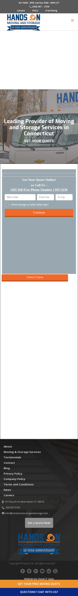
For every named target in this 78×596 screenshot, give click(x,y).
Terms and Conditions (19, 484)
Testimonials (12, 457)
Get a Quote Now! (39, 523)
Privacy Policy (13, 473)
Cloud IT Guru (46, 578)
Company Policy (14, 479)
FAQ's (35, 10)
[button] (72, 20)
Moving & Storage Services (22, 452)
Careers (21, 10)
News (7, 490)
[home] (21, 22)
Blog (7, 468)
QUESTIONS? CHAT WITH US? (39, 592)
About (8, 446)
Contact (9, 462)
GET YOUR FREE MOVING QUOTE (39, 584)
